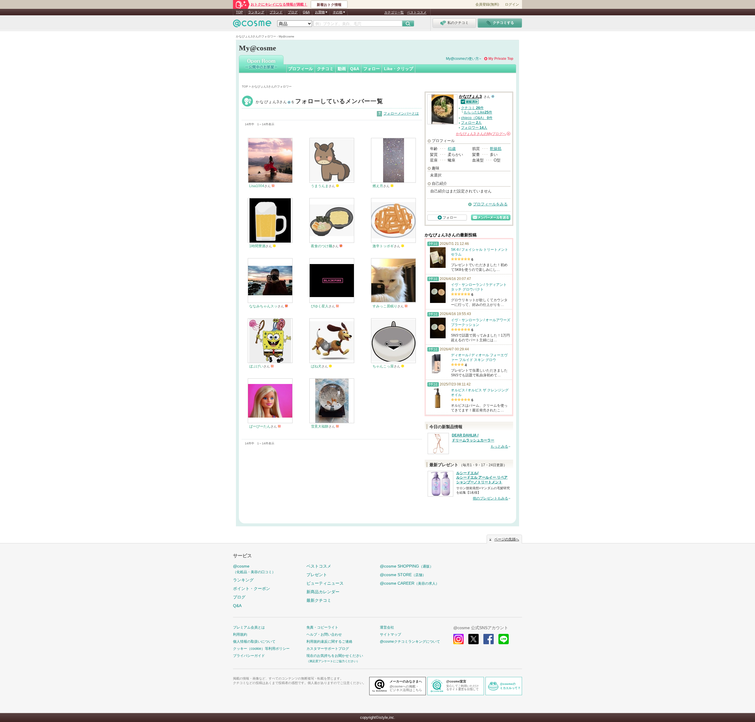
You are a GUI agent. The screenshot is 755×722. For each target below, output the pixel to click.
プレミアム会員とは (249, 627)
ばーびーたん (259, 426)
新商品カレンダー (322, 591)
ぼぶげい (256, 366)
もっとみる (499, 446)
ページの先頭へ (506, 539)
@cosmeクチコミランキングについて (410, 641)
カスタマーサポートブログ (327, 649)
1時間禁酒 (257, 246)
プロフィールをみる (490, 204)
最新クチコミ (318, 600)
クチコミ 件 (472, 108)
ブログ (293, 12)
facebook (488, 639)
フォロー (371, 68)
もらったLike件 (478, 112)
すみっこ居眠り (384, 306)
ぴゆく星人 (320, 306)
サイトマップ (390, 634)
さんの (483, 134)
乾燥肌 (495, 148)
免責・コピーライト (322, 627)
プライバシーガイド (249, 656)
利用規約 (240, 634)
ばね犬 (316, 366)
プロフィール (300, 68)
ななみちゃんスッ (263, 306)
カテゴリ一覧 (394, 12)
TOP (239, 12)
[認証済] (469, 101)
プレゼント (316, 574)
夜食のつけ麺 (321, 246)
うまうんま (320, 186)
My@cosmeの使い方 (462, 59)
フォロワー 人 (474, 128)
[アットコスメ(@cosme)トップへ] (252, 25)
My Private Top (500, 59)
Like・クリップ (398, 68)
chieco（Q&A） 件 (477, 118)
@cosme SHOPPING (406, 566)
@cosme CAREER (409, 583)
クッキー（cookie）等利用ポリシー (261, 649)
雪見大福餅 (320, 426)
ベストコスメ (416, 12)
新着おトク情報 (329, 5)
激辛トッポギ (383, 246)
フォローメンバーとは (401, 113)
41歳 (452, 148)
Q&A (306, 12)
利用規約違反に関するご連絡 (329, 641)
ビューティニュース (325, 583)
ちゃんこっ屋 (383, 366)
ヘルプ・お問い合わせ (324, 634)
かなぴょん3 (319, 102)
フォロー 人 (471, 123)
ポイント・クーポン (251, 588)
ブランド (276, 12)
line (503, 639)
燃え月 (377, 186)
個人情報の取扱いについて (254, 641)
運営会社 (387, 627)
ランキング (256, 12)
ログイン (512, 4)
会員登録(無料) (487, 4)
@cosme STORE (403, 574)
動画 (342, 68)
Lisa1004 (256, 186)
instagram (458, 639)
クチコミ (325, 68)
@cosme (254, 569)
